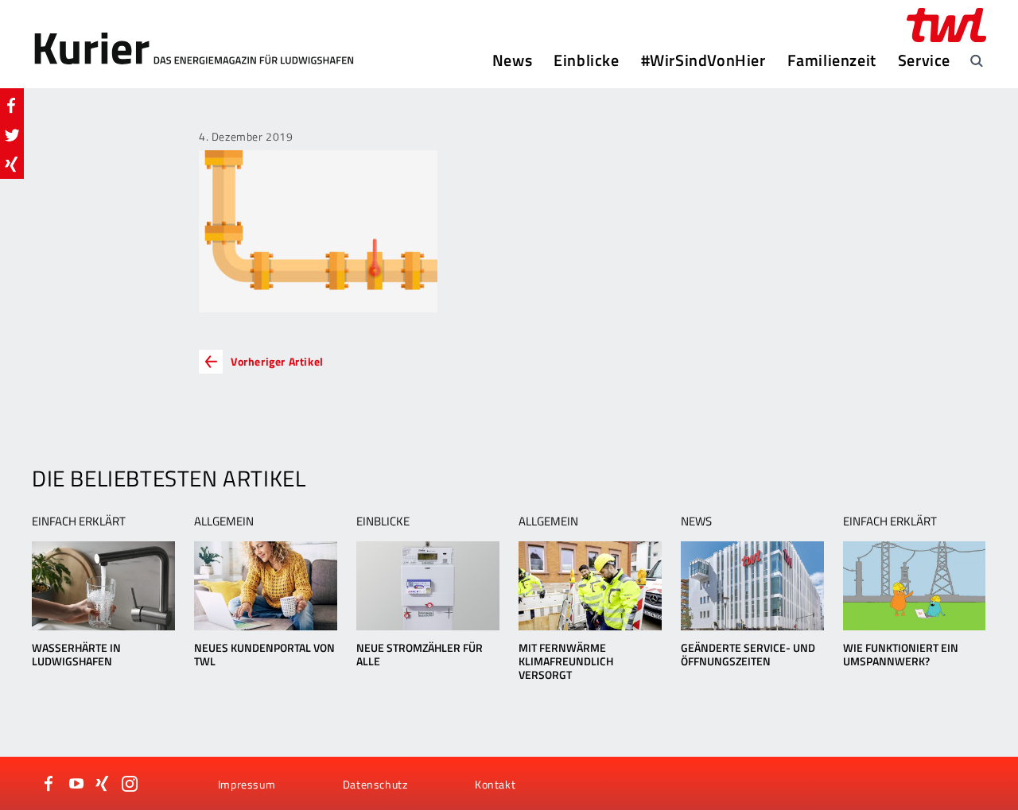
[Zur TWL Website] (946, 25)
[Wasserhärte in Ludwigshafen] (103, 585)
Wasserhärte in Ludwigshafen (76, 654)
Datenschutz (375, 784)
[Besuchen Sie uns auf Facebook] (49, 784)
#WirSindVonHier (703, 60)
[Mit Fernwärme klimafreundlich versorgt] (590, 585)
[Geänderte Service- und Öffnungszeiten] (752, 585)
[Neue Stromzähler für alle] (427, 585)
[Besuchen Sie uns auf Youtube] (76, 784)
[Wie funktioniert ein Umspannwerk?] (914, 585)
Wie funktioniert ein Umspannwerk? (900, 654)
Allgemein (224, 521)
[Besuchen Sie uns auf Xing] (103, 784)
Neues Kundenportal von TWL (264, 654)
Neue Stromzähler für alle (419, 654)
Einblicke (586, 60)
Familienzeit (831, 60)
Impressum (246, 784)
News (512, 60)
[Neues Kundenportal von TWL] (265, 585)
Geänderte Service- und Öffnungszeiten (748, 654)
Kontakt (495, 784)
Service (924, 60)
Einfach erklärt (79, 521)
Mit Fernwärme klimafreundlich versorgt (566, 661)
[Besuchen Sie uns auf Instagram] (130, 784)
